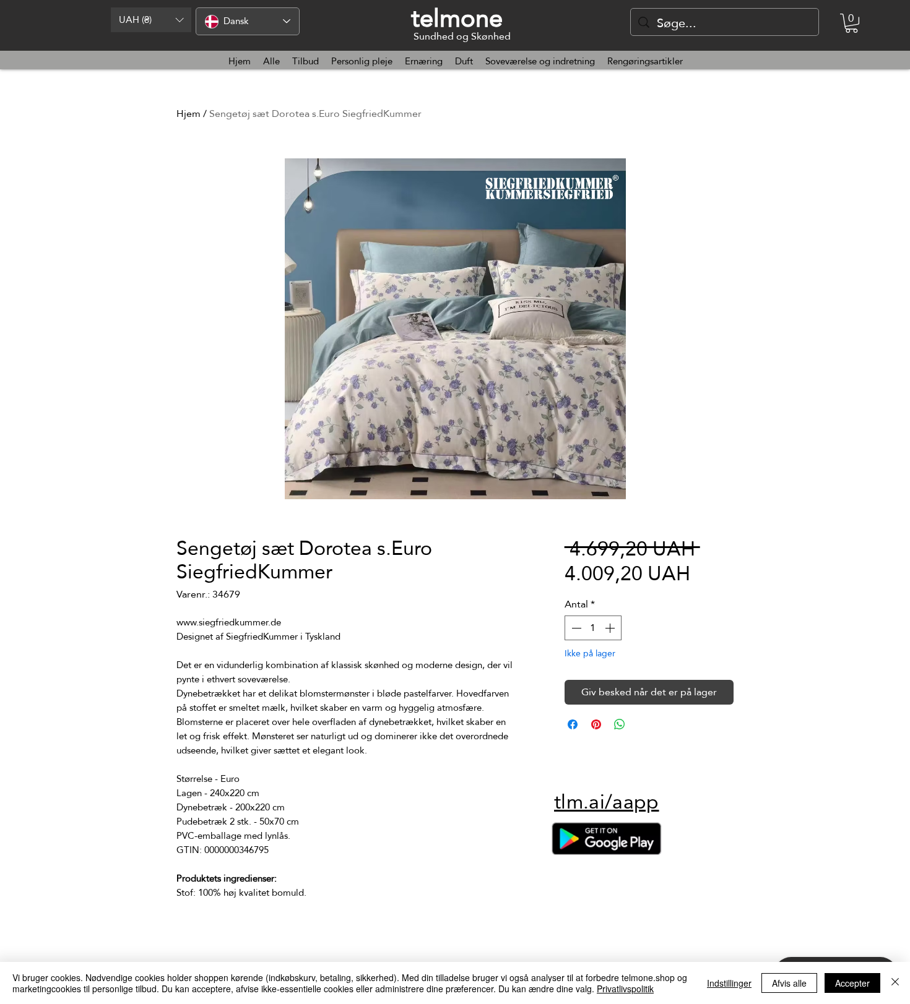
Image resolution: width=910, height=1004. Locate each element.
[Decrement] (575, 628)
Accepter (852, 983)
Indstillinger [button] (729, 983)
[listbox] (151, 19)
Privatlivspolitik (625, 988)
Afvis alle (789, 983)
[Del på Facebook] (572, 724)
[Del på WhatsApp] (619, 724)
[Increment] (611, 628)
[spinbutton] (593, 628)
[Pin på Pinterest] (596, 724)
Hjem (188, 113)
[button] (151, 19)
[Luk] (895, 983)
